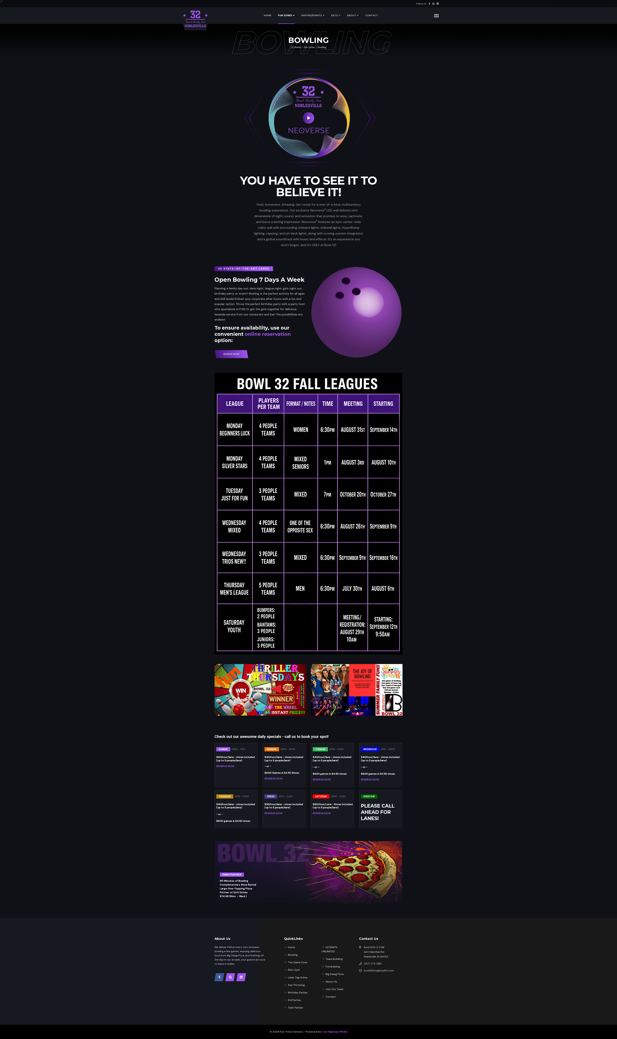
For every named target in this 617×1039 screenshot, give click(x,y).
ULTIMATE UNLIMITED (329, 949)
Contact (331, 996)
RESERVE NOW (225, 766)
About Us (331, 981)
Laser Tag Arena (297, 977)
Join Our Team (334, 989)
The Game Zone (297, 962)
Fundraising (333, 966)
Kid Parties (294, 1000)
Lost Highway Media (334, 1031)
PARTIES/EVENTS (311, 15)
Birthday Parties (297, 992)
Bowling (293, 954)
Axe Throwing (296, 985)
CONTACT (371, 15)
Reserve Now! (231, 354)
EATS (334, 15)
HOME (267, 15)
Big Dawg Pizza (335, 974)
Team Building (334, 959)
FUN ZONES (285, 15)
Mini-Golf (294, 970)
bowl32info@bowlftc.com (379, 970)
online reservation (268, 334)
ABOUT (351, 15)
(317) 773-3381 (372, 963)
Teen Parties (295, 1007)
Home (297, 47)
